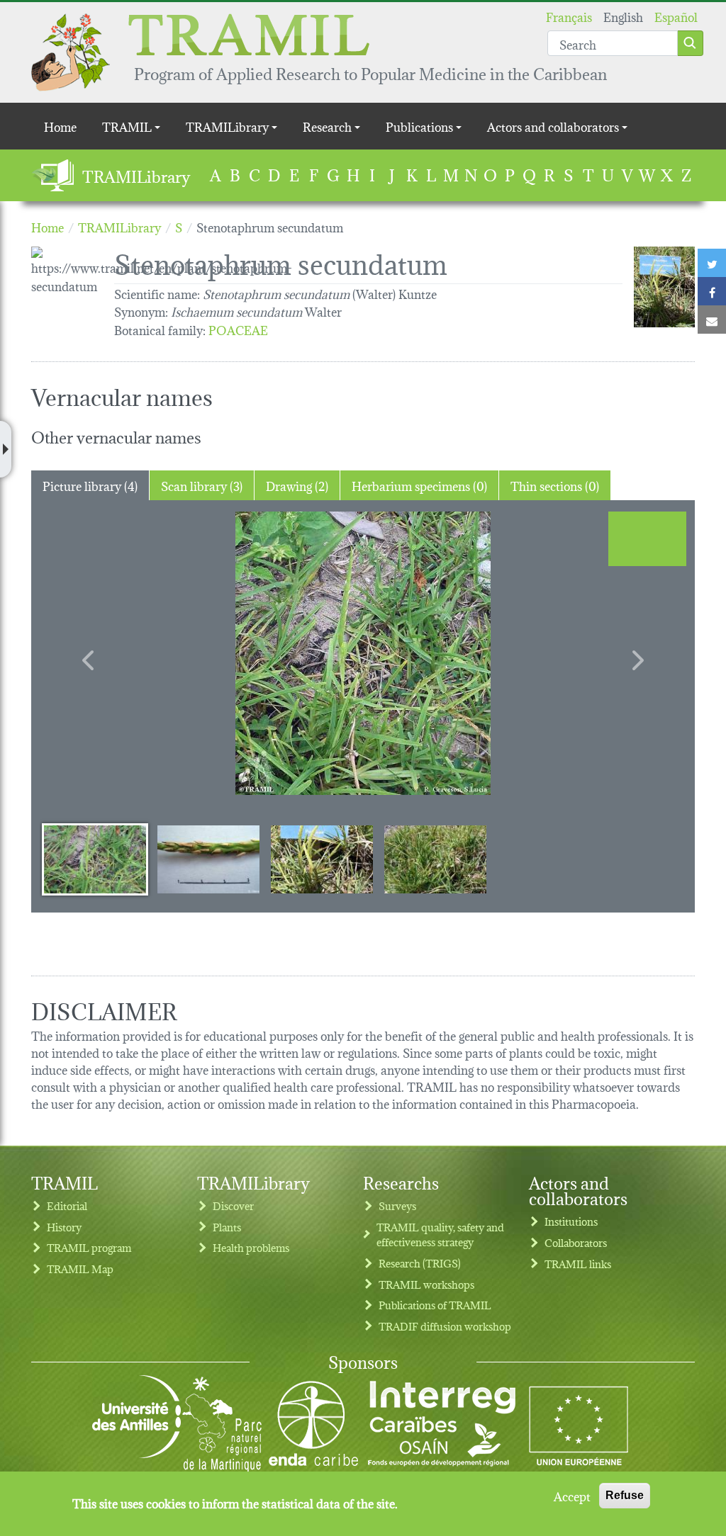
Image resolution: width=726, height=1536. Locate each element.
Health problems (251, 1247)
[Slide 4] (435, 858)
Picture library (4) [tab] (90, 485)
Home (60, 125)
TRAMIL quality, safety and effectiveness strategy (440, 1234)
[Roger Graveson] (363, 653)
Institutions (571, 1221)
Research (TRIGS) (420, 1263)
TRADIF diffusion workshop (445, 1326)
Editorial (67, 1205)
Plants (227, 1227)
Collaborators (575, 1242)
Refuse (624, 1495)
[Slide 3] (322, 858)
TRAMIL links (577, 1263)
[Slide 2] (208, 858)
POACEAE (238, 329)
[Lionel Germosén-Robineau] (664, 287)
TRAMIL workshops (426, 1284)
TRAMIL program (89, 1247)
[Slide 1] (95, 858)
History (64, 1227)
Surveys (397, 1205)
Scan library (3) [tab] (201, 485)
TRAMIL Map (80, 1268)
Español (676, 16)
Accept (572, 1495)
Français (569, 16)
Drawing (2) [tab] (297, 485)
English (623, 16)
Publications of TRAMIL (435, 1305)
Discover (233, 1205)
